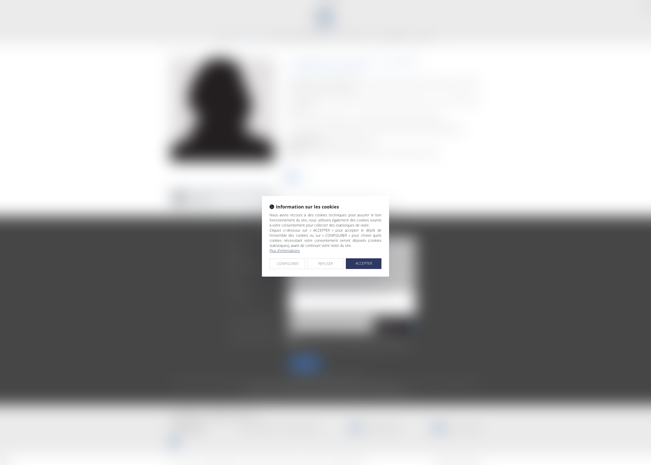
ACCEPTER (364, 263)
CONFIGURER (287, 263)
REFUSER (325, 263)
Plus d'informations (285, 250)
